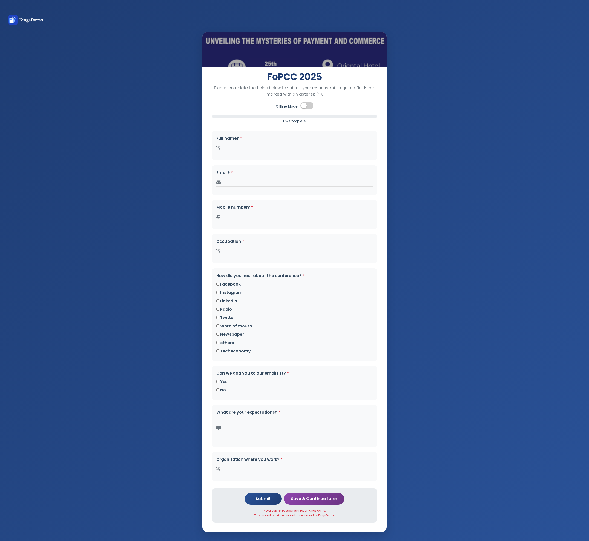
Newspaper (231, 334)
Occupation (230, 241)
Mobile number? (234, 207)
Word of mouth (235, 326)
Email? (224, 172)
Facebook (230, 284)
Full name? (229, 138)
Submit (263, 498)
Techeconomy (235, 351)
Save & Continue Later (314, 498)
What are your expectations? (248, 412)
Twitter (227, 317)
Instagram (231, 292)
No (222, 390)
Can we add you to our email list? (252, 373)
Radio (225, 309)
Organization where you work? (249, 459)
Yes (223, 381)
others (226, 343)
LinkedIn (228, 301)
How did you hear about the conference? (260, 275)
